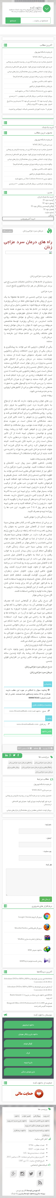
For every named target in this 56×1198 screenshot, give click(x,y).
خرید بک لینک (48, 127)
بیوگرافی (36, 1116)
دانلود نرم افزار (20, 1130)
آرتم (50, 987)
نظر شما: (49, 865)
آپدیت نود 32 (48, 200)
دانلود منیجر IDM (35, 950)
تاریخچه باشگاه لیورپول (43, 52)
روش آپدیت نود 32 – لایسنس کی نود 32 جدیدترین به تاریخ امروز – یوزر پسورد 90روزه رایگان (29, 102)
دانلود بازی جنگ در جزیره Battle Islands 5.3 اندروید (31, 996)
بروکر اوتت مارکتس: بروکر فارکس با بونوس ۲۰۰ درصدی (30, 96)
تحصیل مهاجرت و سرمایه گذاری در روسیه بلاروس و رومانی (29, 62)
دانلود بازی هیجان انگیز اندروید (37, 1126)
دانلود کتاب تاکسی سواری (42, 81)
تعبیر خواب (26, 1116)
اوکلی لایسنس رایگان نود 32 (42, 206)
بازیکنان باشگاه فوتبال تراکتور (40, 86)
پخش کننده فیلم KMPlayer (31, 961)
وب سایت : (47, 851)
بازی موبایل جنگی (28, 1072)
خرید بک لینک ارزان (45, 197)
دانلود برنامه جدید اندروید (38, 1130)
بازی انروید (28, 1062)
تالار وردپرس (21, 1190)
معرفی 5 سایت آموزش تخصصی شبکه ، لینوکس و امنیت (30, 109)
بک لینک (14, 1193)
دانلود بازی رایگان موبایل (28, 1034)
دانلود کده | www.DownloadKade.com (25, 711)
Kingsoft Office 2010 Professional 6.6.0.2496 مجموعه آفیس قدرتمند (29, 1004)
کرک (28, 1053)
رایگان (51, 215)
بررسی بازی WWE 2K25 (42, 57)
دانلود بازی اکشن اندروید (39, 1121)
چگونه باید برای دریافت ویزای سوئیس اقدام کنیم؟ (32, 76)
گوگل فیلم (28, 1044)
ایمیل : (48, 838)
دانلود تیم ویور (28, 1025)
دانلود (16, 1116)
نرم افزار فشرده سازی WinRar (30, 939)
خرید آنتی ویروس (28, 218)
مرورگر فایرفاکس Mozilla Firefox (28, 928)
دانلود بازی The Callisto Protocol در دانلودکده (33, 91)
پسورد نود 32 (48, 203)
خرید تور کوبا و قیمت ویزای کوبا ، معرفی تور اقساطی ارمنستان (28, 67)
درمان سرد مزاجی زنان (33, 230)
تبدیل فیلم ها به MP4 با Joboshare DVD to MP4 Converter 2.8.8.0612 (28, 980)
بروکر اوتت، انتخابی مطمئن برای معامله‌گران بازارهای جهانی (29, 72)
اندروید (46, 1116)
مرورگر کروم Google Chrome (30, 917)
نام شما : (48, 825)
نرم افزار (45, 1135)
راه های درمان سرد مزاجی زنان (20, 763)
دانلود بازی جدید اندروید (17, 1121)
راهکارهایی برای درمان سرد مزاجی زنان (36, 767)
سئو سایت (49, 212)
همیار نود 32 (48, 209)
